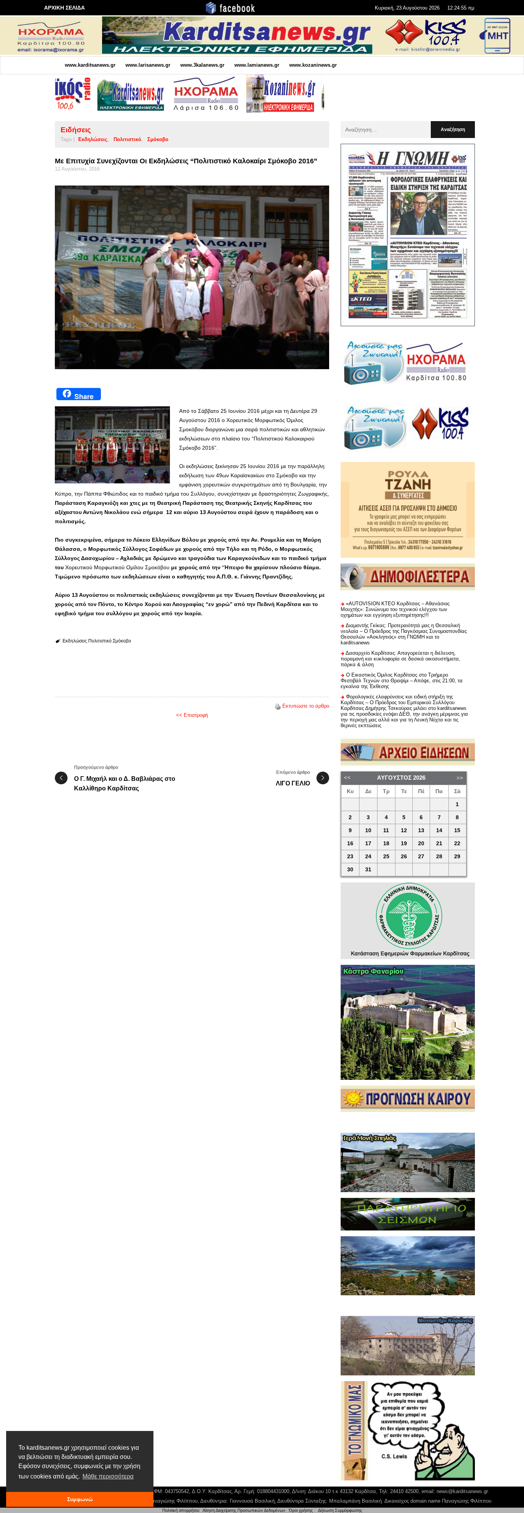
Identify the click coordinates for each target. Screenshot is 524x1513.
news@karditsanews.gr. (463, 1491)
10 (368, 830)
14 (439, 830)
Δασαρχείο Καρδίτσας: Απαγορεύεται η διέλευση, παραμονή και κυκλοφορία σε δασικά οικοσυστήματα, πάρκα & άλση (400, 658)
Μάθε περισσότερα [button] (107, 1476)
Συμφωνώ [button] (80, 1499)
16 (350, 843)
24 (368, 856)
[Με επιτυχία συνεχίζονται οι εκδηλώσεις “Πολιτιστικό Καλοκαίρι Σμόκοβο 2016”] (192, 277)
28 (439, 856)
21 (439, 843)
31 (368, 869)
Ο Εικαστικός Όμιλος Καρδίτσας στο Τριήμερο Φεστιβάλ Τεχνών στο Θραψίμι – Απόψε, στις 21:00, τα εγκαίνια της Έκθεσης (402, 680)
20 (421, 843)
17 (368, 843)
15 (457, 830)
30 (350, 869)
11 (386, 830)
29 (457, 856)
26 (404, 856)
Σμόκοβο (157, 139)
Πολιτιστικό (127, 139)
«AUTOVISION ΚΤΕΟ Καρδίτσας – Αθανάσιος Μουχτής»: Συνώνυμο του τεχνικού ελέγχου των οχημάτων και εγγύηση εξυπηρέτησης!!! (395, 609)
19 (404, 843)
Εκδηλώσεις (92, 139)
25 (386, 856)
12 (404, 830)
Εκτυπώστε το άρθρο (305, 706)
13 (421, 830)
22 (457, 843)
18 (386, 843)
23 (350, 856)
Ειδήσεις (76, 130)
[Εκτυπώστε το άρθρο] (278, 706)
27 (421, 856)
